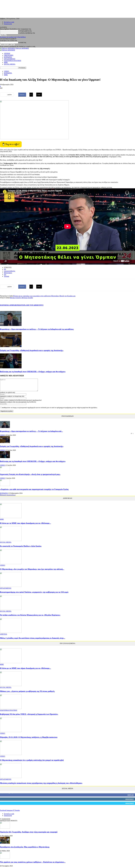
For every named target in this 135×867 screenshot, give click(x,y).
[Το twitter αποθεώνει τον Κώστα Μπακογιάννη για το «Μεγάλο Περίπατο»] (11, 609)
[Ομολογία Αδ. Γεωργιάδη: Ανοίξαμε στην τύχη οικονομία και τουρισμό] (5, 828)
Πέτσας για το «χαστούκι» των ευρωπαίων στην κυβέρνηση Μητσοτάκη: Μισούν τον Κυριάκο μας (44, 296)
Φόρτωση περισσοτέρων (8, 495)
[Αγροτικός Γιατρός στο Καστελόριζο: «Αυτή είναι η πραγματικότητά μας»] (5, 470)
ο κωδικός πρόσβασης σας (26, 33)
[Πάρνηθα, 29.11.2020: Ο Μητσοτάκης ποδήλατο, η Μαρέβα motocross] (11, 731)
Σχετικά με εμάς (9, 22)
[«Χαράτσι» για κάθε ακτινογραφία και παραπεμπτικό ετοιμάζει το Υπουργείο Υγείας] (5, 485)
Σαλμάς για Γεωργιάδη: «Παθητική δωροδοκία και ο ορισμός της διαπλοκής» (31, 350)
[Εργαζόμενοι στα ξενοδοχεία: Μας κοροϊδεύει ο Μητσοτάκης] (5, 843)
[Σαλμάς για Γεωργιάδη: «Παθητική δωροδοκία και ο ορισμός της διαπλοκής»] (11, 346)
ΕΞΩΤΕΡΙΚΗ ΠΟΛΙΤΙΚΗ (12, 60)
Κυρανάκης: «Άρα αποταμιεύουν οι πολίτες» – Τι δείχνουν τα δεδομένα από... (31, 431)
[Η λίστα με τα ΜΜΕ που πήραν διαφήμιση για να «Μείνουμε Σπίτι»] (11, 517)
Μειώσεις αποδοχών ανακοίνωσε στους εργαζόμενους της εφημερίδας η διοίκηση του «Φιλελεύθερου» (41, 783)
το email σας (22, 42)
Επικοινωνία (8, 24)
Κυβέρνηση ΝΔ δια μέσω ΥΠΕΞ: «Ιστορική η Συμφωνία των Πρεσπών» (29, 714)
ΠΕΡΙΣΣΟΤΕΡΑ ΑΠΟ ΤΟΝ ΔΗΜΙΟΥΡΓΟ (29, 305)
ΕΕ (5, 269)
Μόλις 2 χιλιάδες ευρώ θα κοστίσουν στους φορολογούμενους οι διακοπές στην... (32, 638)
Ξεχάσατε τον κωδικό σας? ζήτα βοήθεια (13, 37)
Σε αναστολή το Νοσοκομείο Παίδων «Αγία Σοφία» (21, 546)
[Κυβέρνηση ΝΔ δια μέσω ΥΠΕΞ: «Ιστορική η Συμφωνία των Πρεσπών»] (11, 708)
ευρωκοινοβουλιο (9, 271)
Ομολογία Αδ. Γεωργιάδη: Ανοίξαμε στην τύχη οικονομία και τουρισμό (28, 832)
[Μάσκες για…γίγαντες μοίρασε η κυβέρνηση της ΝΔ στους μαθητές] (11, 685)
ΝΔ (5, 274)
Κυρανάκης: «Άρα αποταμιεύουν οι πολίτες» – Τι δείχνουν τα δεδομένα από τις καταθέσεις (37, 329)
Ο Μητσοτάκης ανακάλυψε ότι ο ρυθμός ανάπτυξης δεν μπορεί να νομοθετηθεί (32, 760)
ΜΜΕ (6, 62)
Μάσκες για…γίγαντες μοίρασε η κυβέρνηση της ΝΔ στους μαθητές (27, 691)
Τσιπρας (6, 276)
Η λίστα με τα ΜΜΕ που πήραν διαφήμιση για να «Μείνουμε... (25, 523)
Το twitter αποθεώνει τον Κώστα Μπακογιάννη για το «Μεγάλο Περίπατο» (30, 615)
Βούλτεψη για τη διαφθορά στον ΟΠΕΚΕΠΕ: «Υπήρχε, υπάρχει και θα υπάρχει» (33, 372)
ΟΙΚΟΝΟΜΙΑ (8, 55)
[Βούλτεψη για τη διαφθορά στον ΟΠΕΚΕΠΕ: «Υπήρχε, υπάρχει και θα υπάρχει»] (11, 368)
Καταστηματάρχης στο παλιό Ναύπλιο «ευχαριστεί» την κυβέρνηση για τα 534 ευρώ (34, 592)
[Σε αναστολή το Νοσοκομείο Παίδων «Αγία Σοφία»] (11, 540)
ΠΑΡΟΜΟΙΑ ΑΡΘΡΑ (7, 305)
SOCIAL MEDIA (9, 64)
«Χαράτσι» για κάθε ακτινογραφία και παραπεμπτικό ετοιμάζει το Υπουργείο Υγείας (34, 489)
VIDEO (6, 71)
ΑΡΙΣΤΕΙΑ (3, 634)
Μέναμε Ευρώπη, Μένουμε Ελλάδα (21, 298)
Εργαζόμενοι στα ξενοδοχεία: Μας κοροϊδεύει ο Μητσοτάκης (24, 847)
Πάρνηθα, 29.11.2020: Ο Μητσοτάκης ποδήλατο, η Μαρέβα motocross (28, 737)
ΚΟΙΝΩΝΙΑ (8, 57)
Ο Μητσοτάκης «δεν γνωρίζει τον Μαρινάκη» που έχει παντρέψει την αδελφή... (32, 569)
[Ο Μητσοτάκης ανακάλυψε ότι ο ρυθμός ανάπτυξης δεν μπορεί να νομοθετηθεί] (11, 754)
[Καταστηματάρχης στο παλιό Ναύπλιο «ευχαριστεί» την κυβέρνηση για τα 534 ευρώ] (11, 586)
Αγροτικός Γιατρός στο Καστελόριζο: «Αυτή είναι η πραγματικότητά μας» (30, 474)
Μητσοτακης (8, 273)
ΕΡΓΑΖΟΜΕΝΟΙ (9, 59)
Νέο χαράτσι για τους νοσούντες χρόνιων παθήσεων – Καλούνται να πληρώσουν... (33, 862)
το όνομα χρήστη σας (25, 31)
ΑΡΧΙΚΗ (7, 53)
